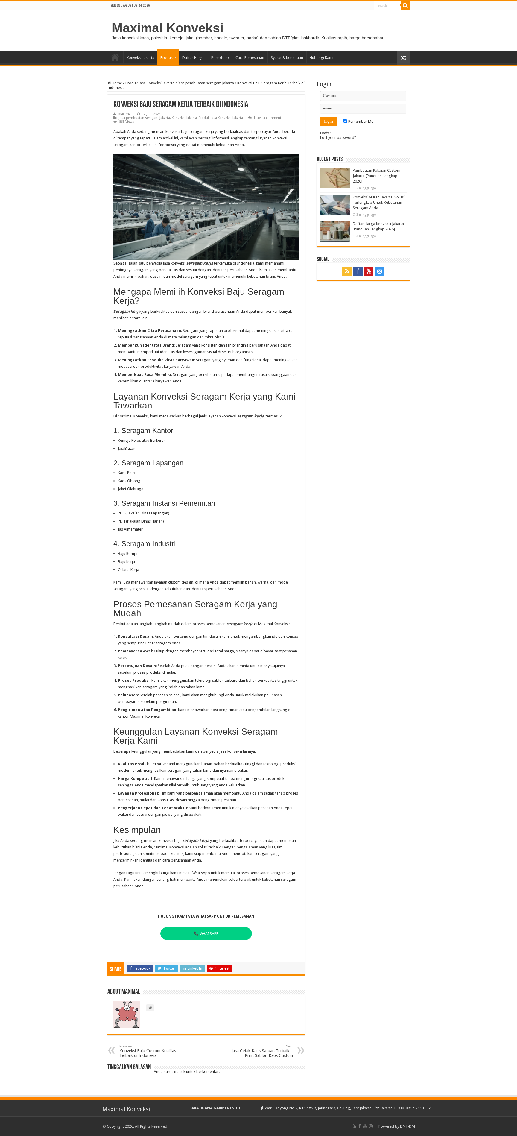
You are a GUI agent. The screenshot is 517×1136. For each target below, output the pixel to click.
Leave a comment (267, 118)
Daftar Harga (193, 57)
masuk (179, 1071)
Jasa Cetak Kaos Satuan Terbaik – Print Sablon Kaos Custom (262, 1051)
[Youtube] (368, 271)
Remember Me (360, 121)
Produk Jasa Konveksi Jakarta (149, 83)
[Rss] (347, 271)
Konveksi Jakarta (140, 57)
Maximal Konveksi (167, 28)
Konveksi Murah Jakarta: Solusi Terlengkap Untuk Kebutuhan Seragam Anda (379, 202)
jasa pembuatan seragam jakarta (206, 83)
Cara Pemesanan (249, 57)
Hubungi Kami (321, 57)
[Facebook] (358, 271)
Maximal (125, 114)
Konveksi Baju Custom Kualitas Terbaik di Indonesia (147, 1051)
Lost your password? (338, 137)
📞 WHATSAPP (206, 933)
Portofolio (220, 57)
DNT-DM (407, 1126)
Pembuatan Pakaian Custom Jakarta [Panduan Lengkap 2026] (376, 175)
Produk (166, 57)
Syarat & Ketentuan (287, 57)
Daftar (325, 133)
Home (115, 57)
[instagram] (379, 271)
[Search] (405, 5)
